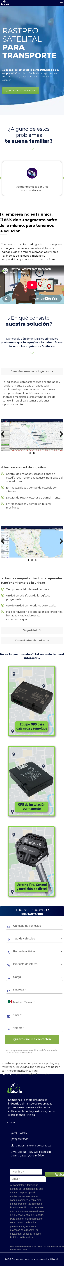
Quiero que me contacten (32, 1039)
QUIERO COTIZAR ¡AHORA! (21, 90)
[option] (32, 178)
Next (60, 434)
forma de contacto (40, 1145)
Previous (4, 434)
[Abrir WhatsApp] (56, 1262)
